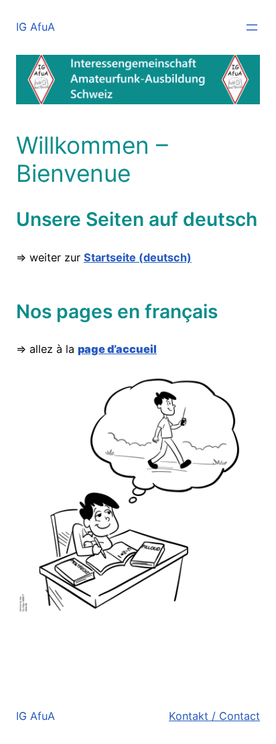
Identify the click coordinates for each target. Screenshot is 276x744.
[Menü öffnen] (252, 27)
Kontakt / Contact (214, 716)
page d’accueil (117, 349)
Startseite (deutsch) (138, 257)
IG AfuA (35, 26)
